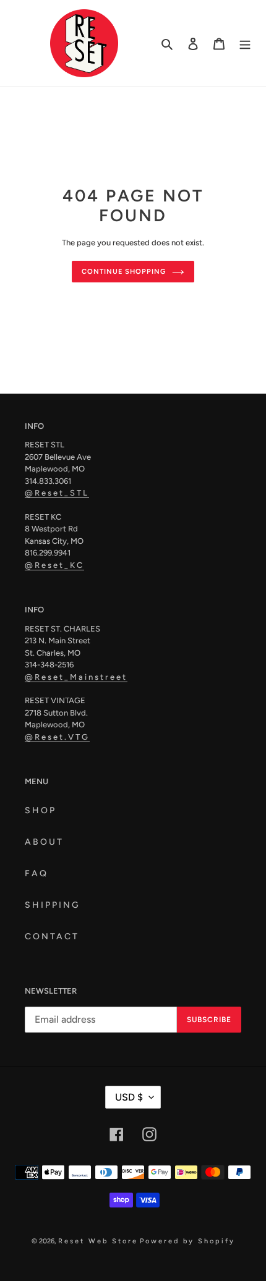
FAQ (36, 873)
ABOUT (44, 842)
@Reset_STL (57, 492)
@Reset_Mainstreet (76, 677)
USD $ (129, 1097)
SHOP (40, 810)
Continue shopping (123, 271)
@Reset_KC (54, 565)
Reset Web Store (98, 1241)
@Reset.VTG (57, 737)
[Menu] (245, 43)
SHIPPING (52, 905)
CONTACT (52, 936)
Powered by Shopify (187, 1241)
